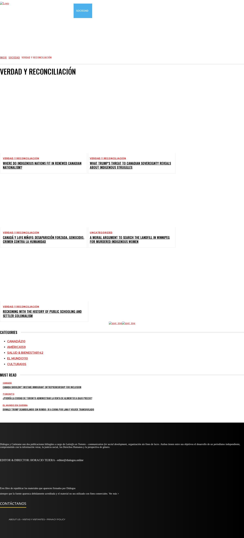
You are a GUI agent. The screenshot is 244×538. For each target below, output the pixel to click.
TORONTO (8, 394)
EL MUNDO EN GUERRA (15, 405)
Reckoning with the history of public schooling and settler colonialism (42, 313)
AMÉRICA (14, 90)
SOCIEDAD (14, 57)
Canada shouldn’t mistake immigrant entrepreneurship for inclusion (42, 387)
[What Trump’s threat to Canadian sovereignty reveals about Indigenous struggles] (128, 128)
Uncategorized (101, 233)
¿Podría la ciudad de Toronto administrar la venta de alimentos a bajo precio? (47, 398)
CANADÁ (14, 93)
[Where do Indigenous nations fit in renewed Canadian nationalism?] (41, 128)
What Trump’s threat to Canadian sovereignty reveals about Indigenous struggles (130, 165)
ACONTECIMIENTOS (20, 86)
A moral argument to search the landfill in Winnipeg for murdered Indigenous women (130, 239)
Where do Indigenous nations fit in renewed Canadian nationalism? (42, 165)
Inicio (3, 57)
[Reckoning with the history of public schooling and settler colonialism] (41, 276)
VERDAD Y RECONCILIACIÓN (21, 158)
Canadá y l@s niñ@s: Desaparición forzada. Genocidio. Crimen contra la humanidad (43, 239)
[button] (216, 11)
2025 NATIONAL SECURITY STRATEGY (28, 83)
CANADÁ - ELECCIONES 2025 (24, 96)
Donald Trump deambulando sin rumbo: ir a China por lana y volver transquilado (48, 409)
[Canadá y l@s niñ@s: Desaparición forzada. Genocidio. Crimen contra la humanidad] (41, 202)
